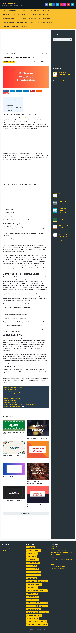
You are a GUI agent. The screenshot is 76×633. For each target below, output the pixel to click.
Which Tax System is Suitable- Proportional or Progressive (20, 404)
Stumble (6, 93)
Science (23, 10)
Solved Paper (29, 22)
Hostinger (48, 631)
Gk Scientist (11, 53)
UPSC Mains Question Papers (37, 624)
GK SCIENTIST (9, 4)
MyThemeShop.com (35, 631)
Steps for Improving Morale (11, 455)
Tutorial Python (36, 14)
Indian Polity (32, 587)
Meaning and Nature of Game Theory (37, 438)
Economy (31, 566)
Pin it (33, 90)
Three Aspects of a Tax (10, 389)
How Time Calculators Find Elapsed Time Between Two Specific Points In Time (65, 236)
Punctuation (62, 80)
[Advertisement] (26, 42)
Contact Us (24, 26)
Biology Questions (33, 550)
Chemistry (31, 553)
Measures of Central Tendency (12, 406)
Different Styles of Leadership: (12, 104)
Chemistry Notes (34, 10)
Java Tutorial (46, 14)
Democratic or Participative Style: (14, 107)
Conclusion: (9, 110)
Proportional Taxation (10, 400)
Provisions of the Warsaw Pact (35, 460)
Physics (43, 606)
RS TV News (32, 612)
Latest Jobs (14, 26)
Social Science (12, 10)
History (43, 581)
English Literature (33, 575)
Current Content (45, 22)
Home (4, 10)
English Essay (32, 18)
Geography (31, 578)
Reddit (40, 90)
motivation (24, 118)
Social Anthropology (8, 22)
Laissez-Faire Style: (11, 108)
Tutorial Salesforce (8, 18)
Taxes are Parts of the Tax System (13, 392)
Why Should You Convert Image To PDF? (64, 227)
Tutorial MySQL (25, 14)
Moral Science (32, 600)
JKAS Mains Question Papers (36, 590)
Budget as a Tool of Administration (13, 477)
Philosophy (20, 22)
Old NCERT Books (55, 548)
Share (6, 90)
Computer (16, 14)
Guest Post (6, 26)
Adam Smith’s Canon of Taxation (13, 387)
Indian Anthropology (44, 18)
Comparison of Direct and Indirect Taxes (15, 396)
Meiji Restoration (64, 194)
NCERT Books (54, 546)
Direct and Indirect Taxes (11, 394)
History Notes (45, 10)
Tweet (20, 90)
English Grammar (21, 18)
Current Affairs (32, 559)
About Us (3, 546)
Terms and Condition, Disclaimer (9, 548)
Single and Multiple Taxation (12, 398)
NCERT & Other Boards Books (37, 603)
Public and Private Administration (12, 500)
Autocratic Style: (10, 105)
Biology (30, 547)
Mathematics (6, 14)
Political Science (10, 61)
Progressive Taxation (10, 402)
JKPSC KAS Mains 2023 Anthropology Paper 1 (65, 74)
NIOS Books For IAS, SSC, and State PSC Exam (62, 550)
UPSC (37, 22)
